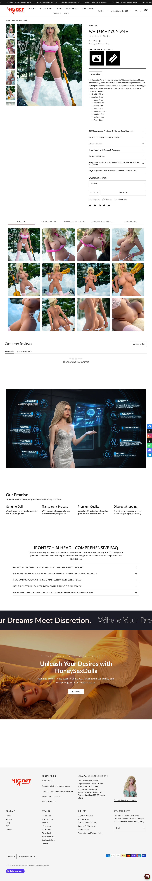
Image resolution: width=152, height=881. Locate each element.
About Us (9, 819)
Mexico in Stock (48, 836)
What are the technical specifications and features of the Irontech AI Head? (55, 573)
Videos (56, 13)
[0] (144, 11)
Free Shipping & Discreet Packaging (104, 150)
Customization (87, 8)
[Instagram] (149, 435)
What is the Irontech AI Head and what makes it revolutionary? (48, 567)
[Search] (140, 11)
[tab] (95, 73)
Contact (9, 829)
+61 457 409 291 (49, 802)
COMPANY (11, 811)
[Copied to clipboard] (109, 205)
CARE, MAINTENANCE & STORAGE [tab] (104, 221)
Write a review (139, 344)
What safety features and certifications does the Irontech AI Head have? (53, 592)
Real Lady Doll (47, 819)
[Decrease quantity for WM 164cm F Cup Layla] (91, 192)
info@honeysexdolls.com (60, 786)
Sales (59, 8)
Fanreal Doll (46, 816)
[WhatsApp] (104, 205)
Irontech (45, 823)
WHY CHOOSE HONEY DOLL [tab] (77, 221)
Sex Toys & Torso (48, 840)
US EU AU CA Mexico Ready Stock (95, 2)
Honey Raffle (71, 8)
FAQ (7, 826)
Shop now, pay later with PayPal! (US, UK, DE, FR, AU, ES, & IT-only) (114, 163)
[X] (95, 205)
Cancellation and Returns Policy (90, 833)
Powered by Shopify (42, 865)
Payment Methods (97, 156)
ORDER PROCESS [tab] (48, 221)
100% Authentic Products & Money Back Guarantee (112, 131)
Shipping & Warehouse (87, 826)
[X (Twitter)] (149, 431)
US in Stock (46, 826)
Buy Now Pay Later (85, 816)
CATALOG (46, 811)
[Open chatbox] (147, 876)
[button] (76, 691)
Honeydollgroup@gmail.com (61, 791)
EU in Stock (46, 829)
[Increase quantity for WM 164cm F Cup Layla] (97, 192)
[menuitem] (32, 8)
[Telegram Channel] (149, 454)
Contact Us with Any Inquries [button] (125, 800)
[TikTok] (149, 440)
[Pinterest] (100, 205)
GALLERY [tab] (21, 221)
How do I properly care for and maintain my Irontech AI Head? (47, 580)
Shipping (92, 44)
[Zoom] (77, 29)
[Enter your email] (143, 828)
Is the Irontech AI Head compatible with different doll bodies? (47, 586)
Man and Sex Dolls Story (87, 823)
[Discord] (149, 450)
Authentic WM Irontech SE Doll (66, 2)
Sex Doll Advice (84, 819)
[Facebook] (90, 205)
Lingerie (45, 843)
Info (65, 13)
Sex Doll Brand (45, 8)
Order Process (95, 143)
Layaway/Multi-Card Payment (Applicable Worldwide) (112, 170)
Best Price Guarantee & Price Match (105, 137)
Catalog (31, 8)
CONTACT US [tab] (131, 221)
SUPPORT (82, 811)
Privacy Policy (83, 829)
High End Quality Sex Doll (41, 2)
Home (8, 20)
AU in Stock (46, 833)
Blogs (8, 823)
